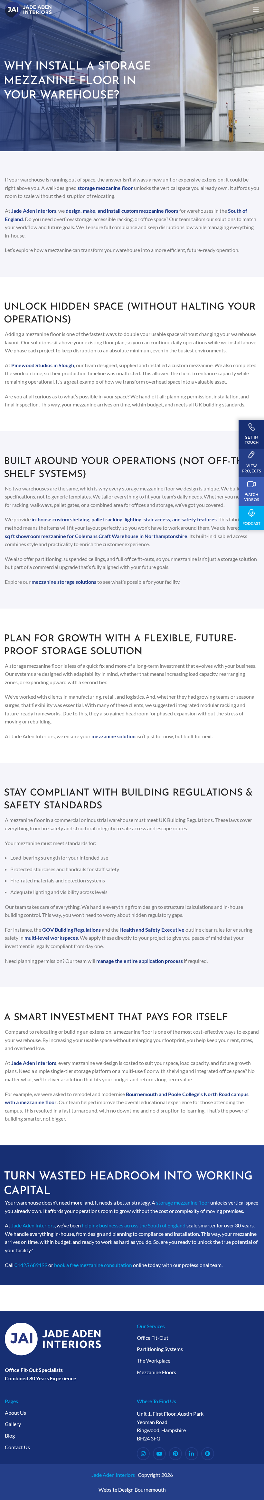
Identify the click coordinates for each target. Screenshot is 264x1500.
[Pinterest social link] (175, 1453)
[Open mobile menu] (256, 9)
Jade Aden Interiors (33, 211)
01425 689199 (30, 1265)
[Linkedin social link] (191, 1453)
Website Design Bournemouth (132, 1489)
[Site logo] (28, 9)
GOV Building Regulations (71, 930)
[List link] (198, 1338)
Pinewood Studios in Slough (42, 365)
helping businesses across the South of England (133, 1225)
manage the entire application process (139, 961)
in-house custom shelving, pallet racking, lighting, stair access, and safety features (124, 519)
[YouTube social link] (159, 1453)
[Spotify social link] (207, 1453)
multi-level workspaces (51, 938)
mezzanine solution (113, 736)
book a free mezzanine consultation (93, 1265)
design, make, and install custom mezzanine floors (122, 211)
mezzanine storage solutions (64, 582)
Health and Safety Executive (151, 930)
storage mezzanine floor (105, 188)
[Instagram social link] (143, 1453)
